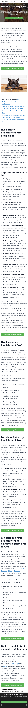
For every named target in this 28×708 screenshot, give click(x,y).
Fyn (18, 664)
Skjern (10, 571)
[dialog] (14, 700)
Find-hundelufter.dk (8, 2)
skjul (18, 99)
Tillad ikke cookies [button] (14, 704)
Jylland (12, 664)
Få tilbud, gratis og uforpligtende (14, 18)
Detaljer (19, 699)
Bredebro (4, 571)
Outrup (21, 568)
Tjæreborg (17, 571)
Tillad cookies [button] (14, 701)
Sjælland (5, 666)
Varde (16, 568)
